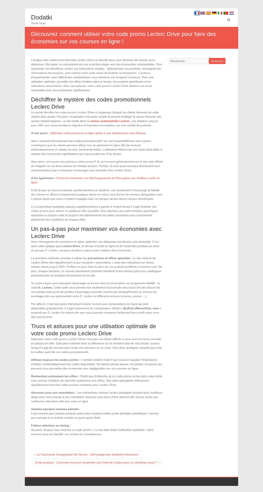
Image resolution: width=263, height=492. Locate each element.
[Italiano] (220, 13)
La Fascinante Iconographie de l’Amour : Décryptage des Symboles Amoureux (85, 454)
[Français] (197, 13)
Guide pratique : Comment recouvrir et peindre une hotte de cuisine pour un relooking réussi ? (98, 462)
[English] (202, 13)
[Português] (225, 13)
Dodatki (41, 17)
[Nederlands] (231, 13)
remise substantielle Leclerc (110, 121)
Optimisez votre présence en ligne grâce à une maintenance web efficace (98, 133)
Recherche (217, 61)
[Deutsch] (214, 13)
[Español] (208, 13)
